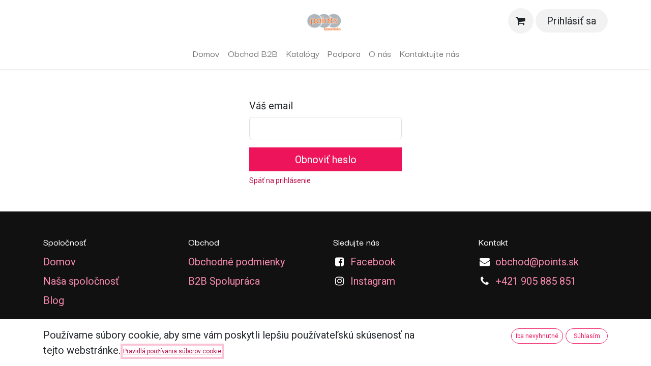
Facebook (373, 262)
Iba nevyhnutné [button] (537, 336)
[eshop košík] (521, 21)
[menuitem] (206, 53)
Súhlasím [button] (587, 336)
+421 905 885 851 (535, 281)
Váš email (271, 106)
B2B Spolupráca (224, 281)
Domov (59, 262)
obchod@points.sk (537, 262)
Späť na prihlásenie (280, 180)
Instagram (372, 281)
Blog (53, 300)
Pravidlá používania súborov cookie (172, 351)
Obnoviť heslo (326, 160)
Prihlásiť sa (571, 21)
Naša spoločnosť (81, 281)
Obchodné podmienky (236, 262)
